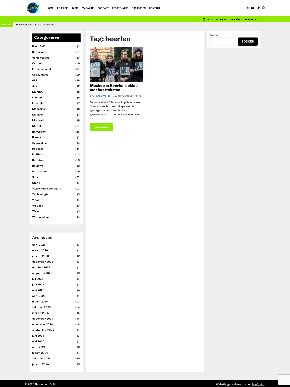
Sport (56, 177)
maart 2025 (40, 301)
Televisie (62, 8)
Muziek (56, 126)
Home (49, 8)
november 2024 (42, 324)
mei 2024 (38, 341)
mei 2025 (38, 290)
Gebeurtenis (56, 74)
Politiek (56, 154)
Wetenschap (56, 217)
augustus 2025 (42, 273)
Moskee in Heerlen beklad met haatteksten (114, 87)
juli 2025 (37, 278)
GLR (56, 80)
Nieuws (56, 137)
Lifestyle (56, 103)
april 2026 (38, 244)
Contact (154, 8)
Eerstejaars (120, 8)
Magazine (88, 8)
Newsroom (56, 131)
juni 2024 (38, 335)
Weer (56, 211)
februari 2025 (41, 307)
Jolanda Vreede (101, 95)
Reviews (56, 165)
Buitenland (56, 52)
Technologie (56, 194)
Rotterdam (56, 171)
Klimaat (56, 97)
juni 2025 (38, 284)
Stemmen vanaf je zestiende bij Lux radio (221, 24)
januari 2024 (40, 364)
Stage (56, 182)
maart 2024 (40, 352)
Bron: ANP (56, 46)
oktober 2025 (41, 267)
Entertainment (56, 69)
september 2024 (43, 330)
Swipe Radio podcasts (56, 188)
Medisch (56, 114)
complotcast (56, 57)
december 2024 (42, 318)
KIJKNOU (56, 91)
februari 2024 (41, 358)
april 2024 (38, 347)
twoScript (258, 384)
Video (56, 200)
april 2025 (38, 295)
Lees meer (101, 127)
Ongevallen (56, 143)
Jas (56, 86)
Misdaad (56, 120)
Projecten (139, 8)
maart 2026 (40, 250)
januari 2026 (40, 256)
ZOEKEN (247, 41)
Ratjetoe (56, 160)
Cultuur (56, 63)
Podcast (103, 8)
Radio (75, 8)
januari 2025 (40, 313)
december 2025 (42, 261)
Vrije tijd (56, 205)
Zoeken (214, 35)
